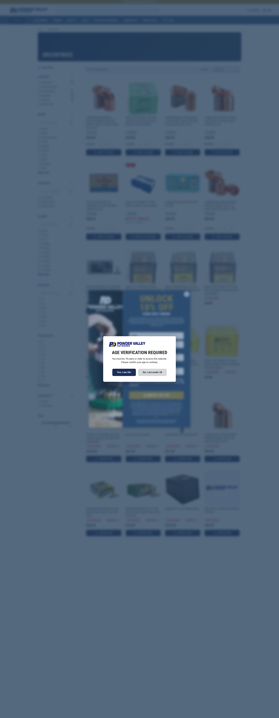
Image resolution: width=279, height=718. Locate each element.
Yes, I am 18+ (124, 372)
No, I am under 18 (152, 372)
